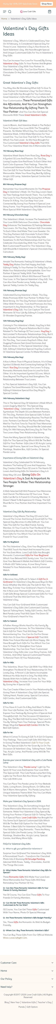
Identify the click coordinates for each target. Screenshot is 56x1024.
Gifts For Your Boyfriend (36, 555)
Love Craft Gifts (29, 817)
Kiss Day (14, 367)
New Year (15, 1002)
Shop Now (47, 4)
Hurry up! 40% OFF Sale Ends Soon (20, 4)
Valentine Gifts (29, 1002)
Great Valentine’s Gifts (35, 115)
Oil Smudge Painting (35, 859)
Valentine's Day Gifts (29, 143)
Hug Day (45, 331)
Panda (22, 1007)
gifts (39, 895)
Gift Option (32, 1007)
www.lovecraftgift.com (15, 938)
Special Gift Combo (28, 725)
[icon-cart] (49, 11)
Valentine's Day (10, 63)
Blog (7, 1002)
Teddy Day (8, 264)
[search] (9, 11)
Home (4, 19)
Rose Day (45, 155)
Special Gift (33, 637)
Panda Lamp (30, 767)
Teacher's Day (44, 1002)
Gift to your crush (40, 743)
